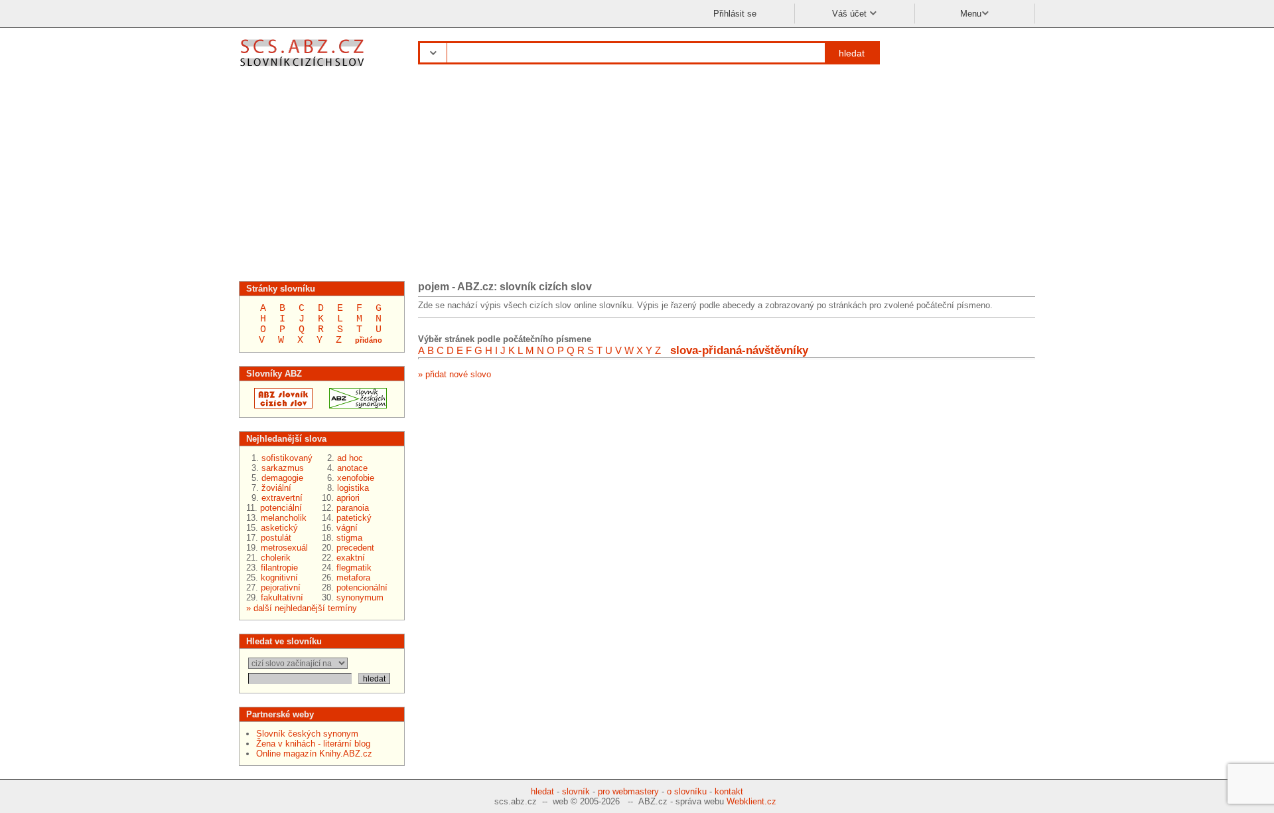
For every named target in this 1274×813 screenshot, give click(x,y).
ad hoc (350, 458)
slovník (576, 791)
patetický (354, 518)
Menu (970, 14)
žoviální (276, 488)
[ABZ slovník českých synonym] (354, 405)
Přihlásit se (734, 14)
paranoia (352, 508)
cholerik (276, 558)
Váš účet (850, 14)
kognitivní (279, 578)
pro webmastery (628, 791)
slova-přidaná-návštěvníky (739, 350)
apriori (348, 498)
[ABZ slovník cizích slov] (303, 68)
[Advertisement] (637, 178)
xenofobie (355, 478)
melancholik (284, 518)
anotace (352, 468)
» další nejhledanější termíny (301, 608)
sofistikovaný (287, 458)
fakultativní (282, 597)
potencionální (362, 587)
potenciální (281, 508)
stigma (349, 538)
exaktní (350, 558)
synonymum (360, 597)
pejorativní (281, 587)
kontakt (729, 791)
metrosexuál (284, 548)
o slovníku (687, 791)
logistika (353, 488)
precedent (355, 548)
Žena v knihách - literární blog (313, 744)
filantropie (279, 568)
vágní (347, 528)
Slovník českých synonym (307, 734)
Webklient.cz (751, 801)
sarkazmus (282, 468)
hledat (852, 53)
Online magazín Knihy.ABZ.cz (314, 754)
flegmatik (354, 568)
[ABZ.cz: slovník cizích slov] (279, 405)
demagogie (282, 478)
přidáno (368, 340)
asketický (279, 528)
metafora (353, 578)
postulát (276, 538)
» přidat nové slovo (454, 374)
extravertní (282, 498)
